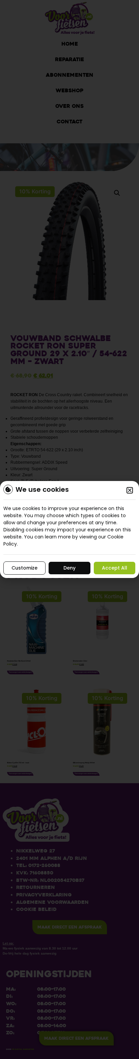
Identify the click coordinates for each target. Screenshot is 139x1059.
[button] (129, 490)
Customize (24, 567)
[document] (69, 529)
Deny (69, 567)
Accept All (114, 567)
